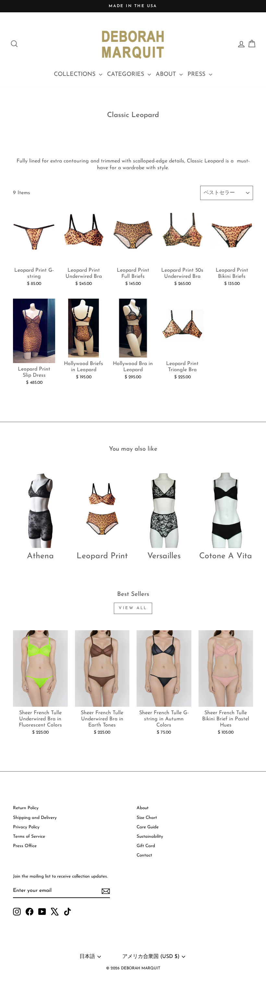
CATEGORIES (126, 74)
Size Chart (147, 818)
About (143, 808)
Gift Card (146, 846)
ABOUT (167, 74)
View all (133, 608)
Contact (144, 855)
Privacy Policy (26, 827)
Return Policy (26, 808)
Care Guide (148, 827)
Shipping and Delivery (35, 818)
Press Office (25, 846)
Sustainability (150, 836)
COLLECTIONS (75, 74)
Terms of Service (29, 836)
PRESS (197, 74)
